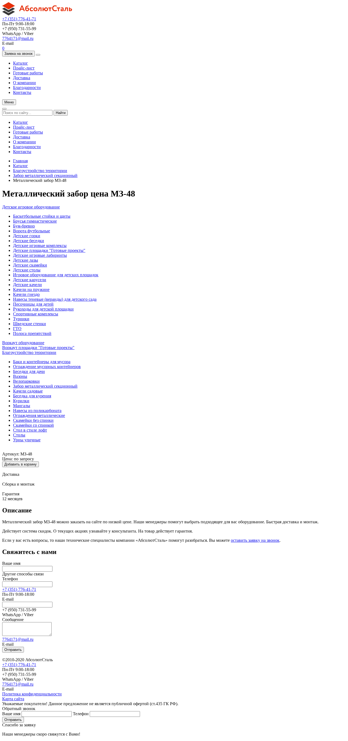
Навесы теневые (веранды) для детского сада (55, 299)
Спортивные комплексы (35, 314)
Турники (21, 318)
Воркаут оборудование (23, 342)
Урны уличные (27, 440)
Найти (61, 113)
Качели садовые (28, 391)
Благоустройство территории (40, 170)
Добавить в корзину (20, 464)
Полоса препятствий (32, 333)
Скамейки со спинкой (33, 425)
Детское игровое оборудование (31, 207)
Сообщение (13, 619)
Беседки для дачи (29, 371)
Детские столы (27, 270)
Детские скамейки (30, 265)
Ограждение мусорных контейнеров (47, 366)
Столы (19, 435)
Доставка (21, 77)
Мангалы (21, 405)
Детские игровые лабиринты (40, 255)
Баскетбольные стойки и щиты (41, 216)
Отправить (13, 650)
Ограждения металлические (39, 415)
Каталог (20, 63)
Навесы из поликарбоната (37, 410)
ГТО (17, 328)
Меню (9, 102)
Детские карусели (29, 279)
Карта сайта (13, 698)
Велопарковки (26, 381)
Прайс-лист (24, 68)
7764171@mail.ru (17, 38)
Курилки (21, 400)
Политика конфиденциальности (32, 694)
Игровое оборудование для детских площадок (55, 275)
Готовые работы (28, 73)
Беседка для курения (32, 396)
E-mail (8, 599)
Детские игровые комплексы (40, 245)
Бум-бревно (24, 226)
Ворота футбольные (31, 231)
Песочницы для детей (33, 304)
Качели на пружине (31, 289)
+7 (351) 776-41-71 (19, 19)
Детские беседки (28, 240)
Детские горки (26, 235)
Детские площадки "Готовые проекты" (49, 250)
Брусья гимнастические (35, 221)
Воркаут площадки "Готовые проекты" (38, 347)
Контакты (22, 92)
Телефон (10, 579)
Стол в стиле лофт (30, 430)
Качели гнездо (26, 294)
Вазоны (20, 376)
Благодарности (27, 87)
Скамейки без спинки (33, 420)
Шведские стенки (29, 323)
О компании (24, 82)
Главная (20, 161)
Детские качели (27, 284)
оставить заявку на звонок (255, 540)
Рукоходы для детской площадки (43, 309)
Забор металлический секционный (45, 175)
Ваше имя (11, 563)
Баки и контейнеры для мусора (41, 361)
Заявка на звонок (18, 54)
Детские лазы (25, 260)
